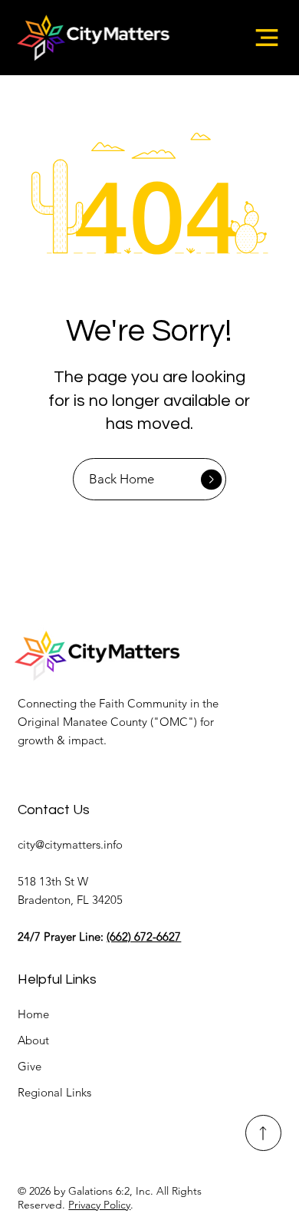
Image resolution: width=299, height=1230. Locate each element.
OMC (173, 721)
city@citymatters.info (70, 844)
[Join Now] (263, 1133)
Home (33, 1014)
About (33, 1040)
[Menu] (266, 37)
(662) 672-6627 (144, 936)
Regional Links (54, 1092)
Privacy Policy (99, 1205)
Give (29, 1066)
